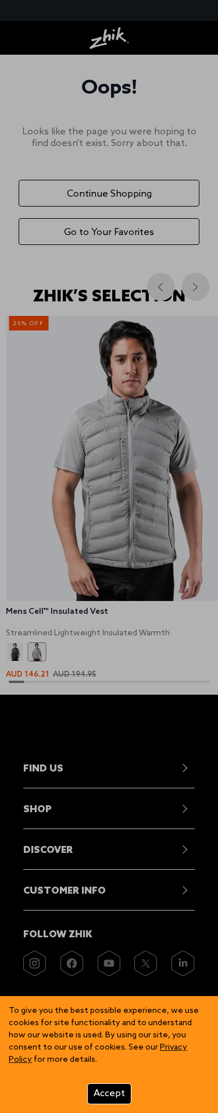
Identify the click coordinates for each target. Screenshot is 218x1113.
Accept (109, 1093)
